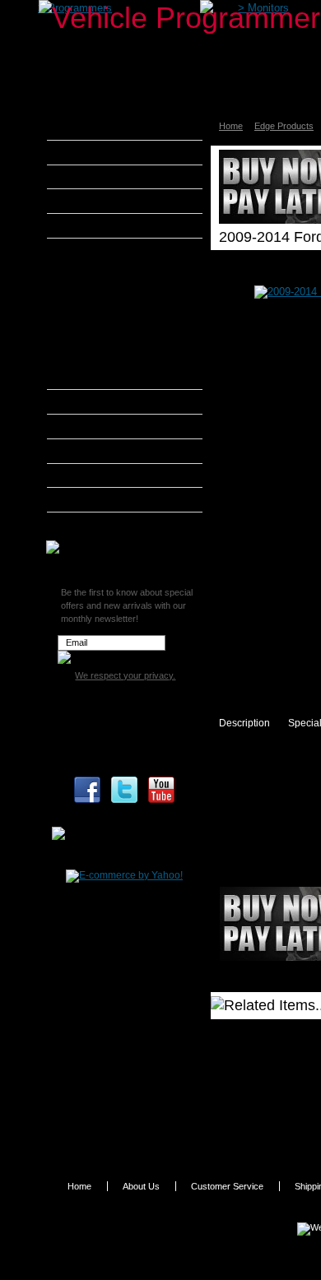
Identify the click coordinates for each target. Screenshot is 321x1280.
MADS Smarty (100, 451)
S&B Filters (94, 475)
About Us (141, 1186)
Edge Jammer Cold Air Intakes (120, 316)
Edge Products (102, 250)
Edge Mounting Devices (123, 359)
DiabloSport (95, 225)
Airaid (81, 152)
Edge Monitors (104, 290)
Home (231, 126)
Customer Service (227, 1186)
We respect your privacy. (125, 675)
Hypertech (92, 426)
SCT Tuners (94, 499)
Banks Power (98, 177)
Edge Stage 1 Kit (109, 341)
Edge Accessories (112, 379)
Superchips (94, 524)
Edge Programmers (115, 271)
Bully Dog (90, 200)
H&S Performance (110, 401)
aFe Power (92, 127)
